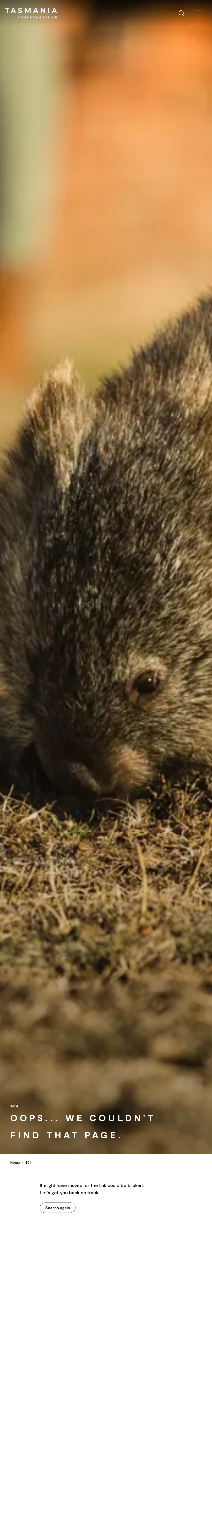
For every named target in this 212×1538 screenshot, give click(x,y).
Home (15, 1162)
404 (28, 1162)
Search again (57, 1207)
